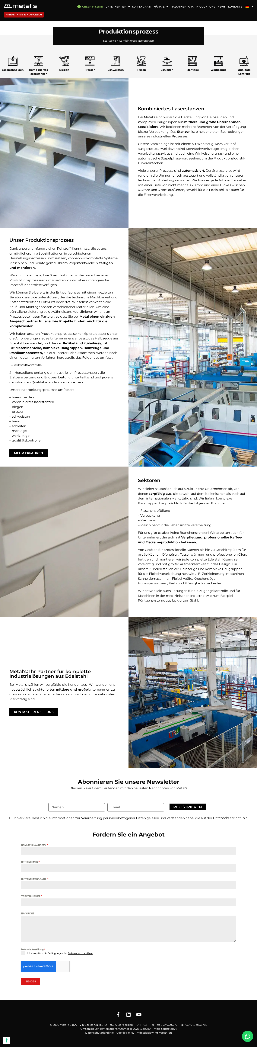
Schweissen (116, 70)
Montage (192, 70)
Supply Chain (141, 6)
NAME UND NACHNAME (34, 845)
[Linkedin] (128, 1014)
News (221, 6)
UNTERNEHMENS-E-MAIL (34, 879)
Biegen (64, 70)
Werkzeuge (219, 70)
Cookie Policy (125, 1032)
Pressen (89, 70)
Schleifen (167, 70)
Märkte (159, 6)
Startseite (109, 40)
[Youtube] (139, 1014)
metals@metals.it (165, 1028)
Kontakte (235, 6)
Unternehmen (116, 6)
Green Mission (92, 6)
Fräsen (141, 70)
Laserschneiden (13, 70)
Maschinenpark (181, 6)
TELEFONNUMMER (31, 896)
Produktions (205, 6)
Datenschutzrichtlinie (80, 953)
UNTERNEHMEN (30, 862)
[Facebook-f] (118, 1014)
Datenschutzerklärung (33, 949)
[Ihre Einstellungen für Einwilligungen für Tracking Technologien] (6, 1040)
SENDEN (31, 981)
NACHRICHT (27, 913)
